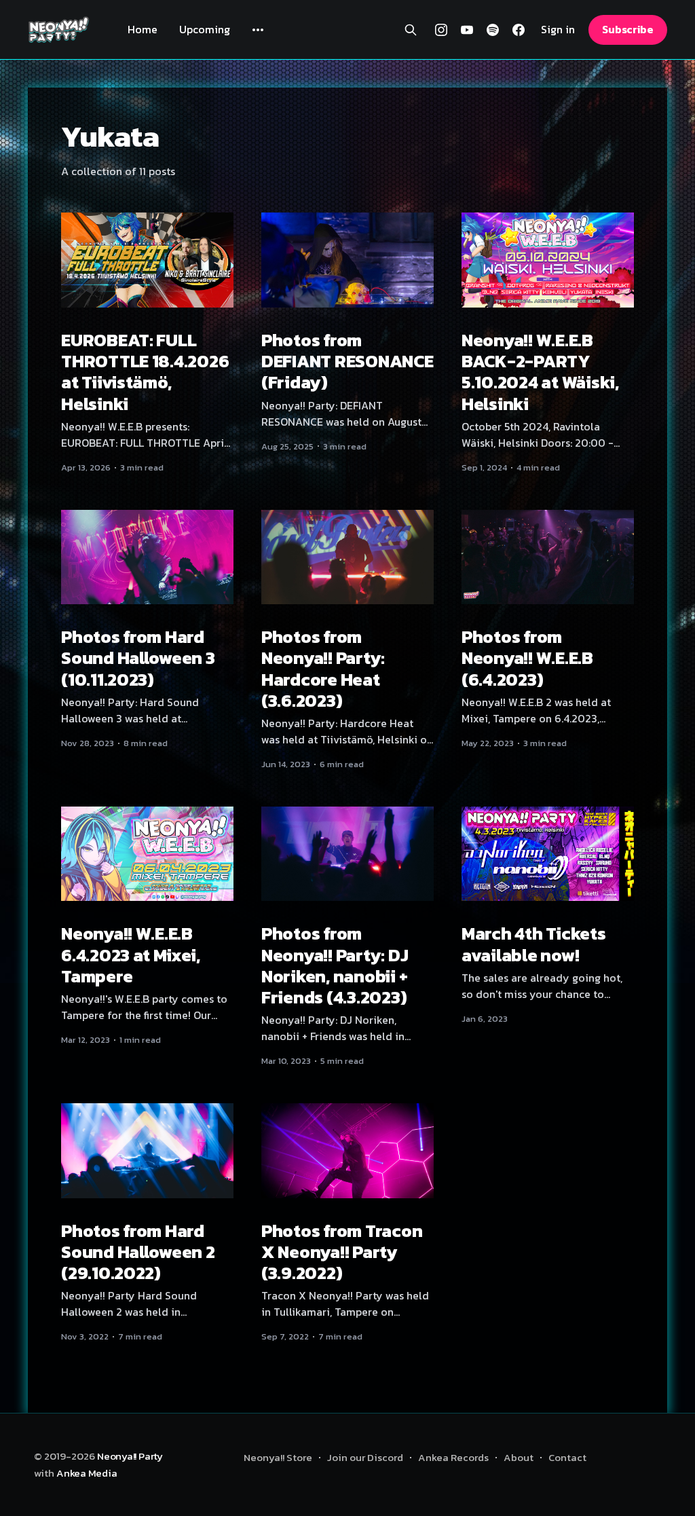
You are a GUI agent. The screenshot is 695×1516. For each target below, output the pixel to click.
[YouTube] (467, 30)
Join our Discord (365, 1457)
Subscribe (628, 29)
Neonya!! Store (278, 1457)
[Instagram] (441, 30)
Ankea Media (86, 1473)
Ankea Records (453, 1457)
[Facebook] (518, 30)
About (518, 1457)
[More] (258, 30)
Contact (567, 1457)
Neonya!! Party (130, 1456)
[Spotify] (493, 30)
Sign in (558, 29)
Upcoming (204, 29)
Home (142, 29)
